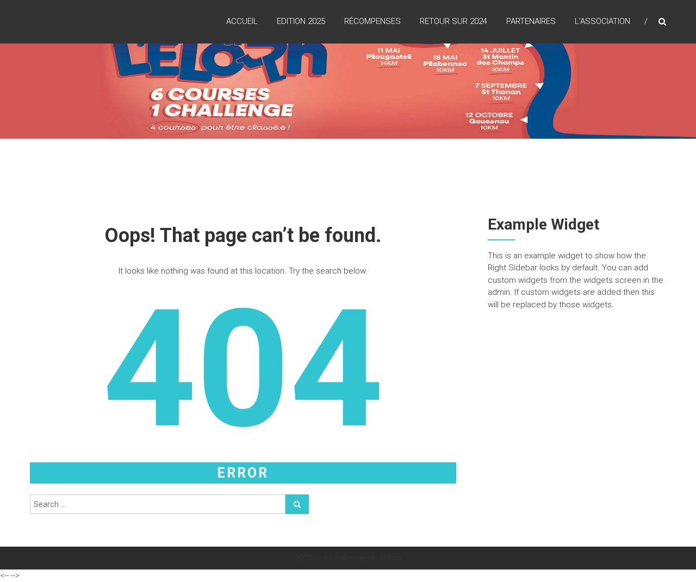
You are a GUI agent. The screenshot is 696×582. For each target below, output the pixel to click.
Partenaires (531, 21)
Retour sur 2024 (453, 21)
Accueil (242, 21)
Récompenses (372, 21)
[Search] (297, 504)
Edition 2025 (301, 21)
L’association (602, 21)
